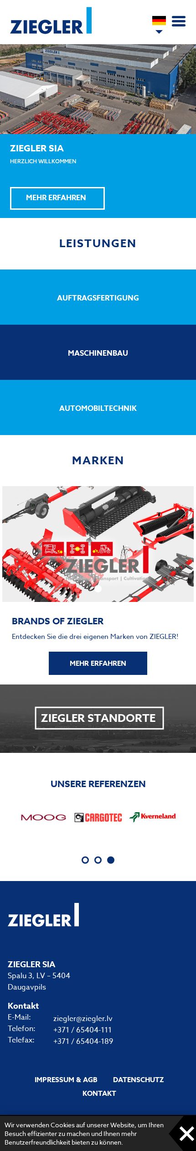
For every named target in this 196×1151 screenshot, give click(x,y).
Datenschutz (138, 1079)
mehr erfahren (98, 663)
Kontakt (99, 1093)
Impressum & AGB (66, 1079)
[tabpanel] (43, 817)
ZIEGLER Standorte (98, 718)
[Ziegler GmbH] (51, 31)
